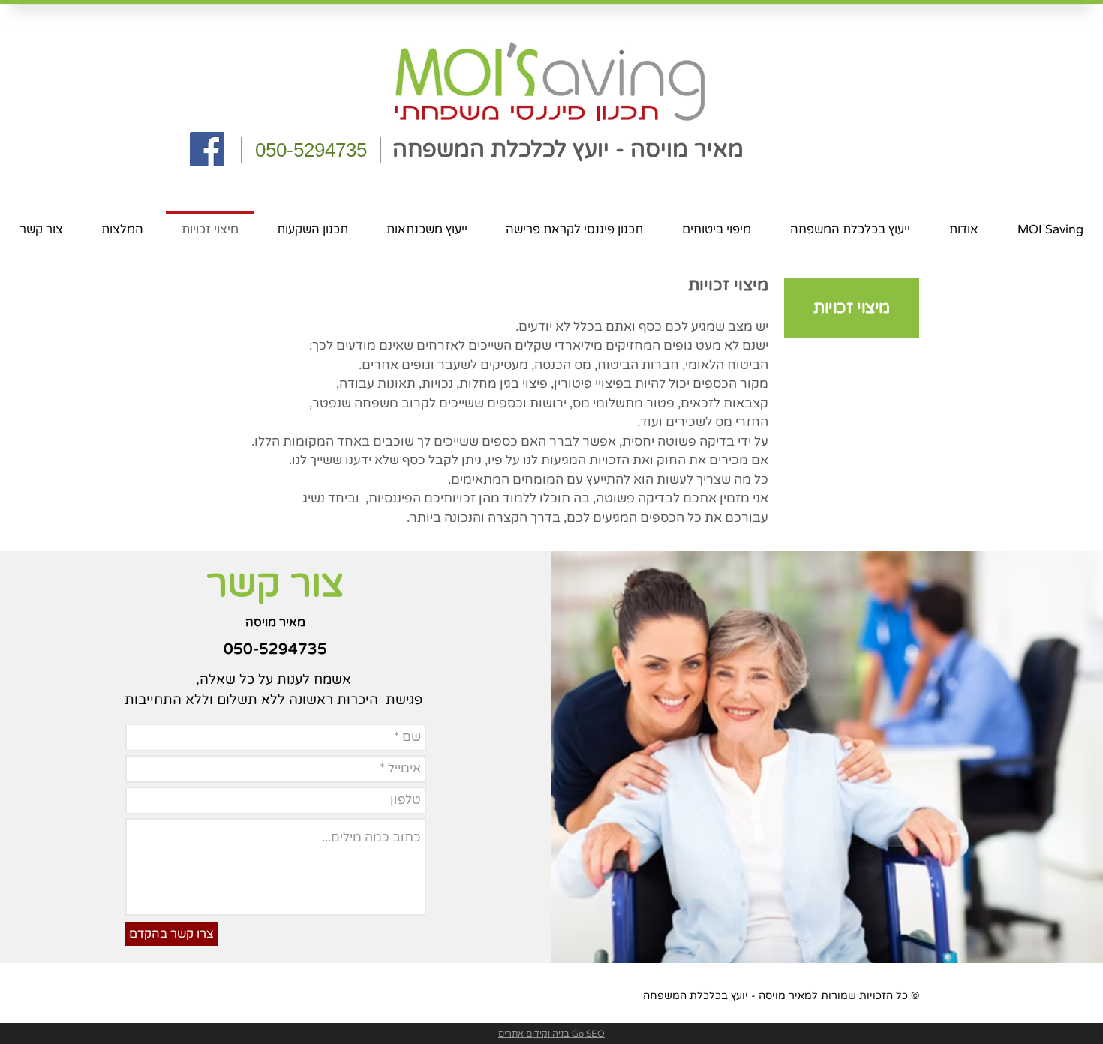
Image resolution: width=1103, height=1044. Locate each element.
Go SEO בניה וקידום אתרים (551, 1033)
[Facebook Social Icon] (207, 149)
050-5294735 (311, 150)
